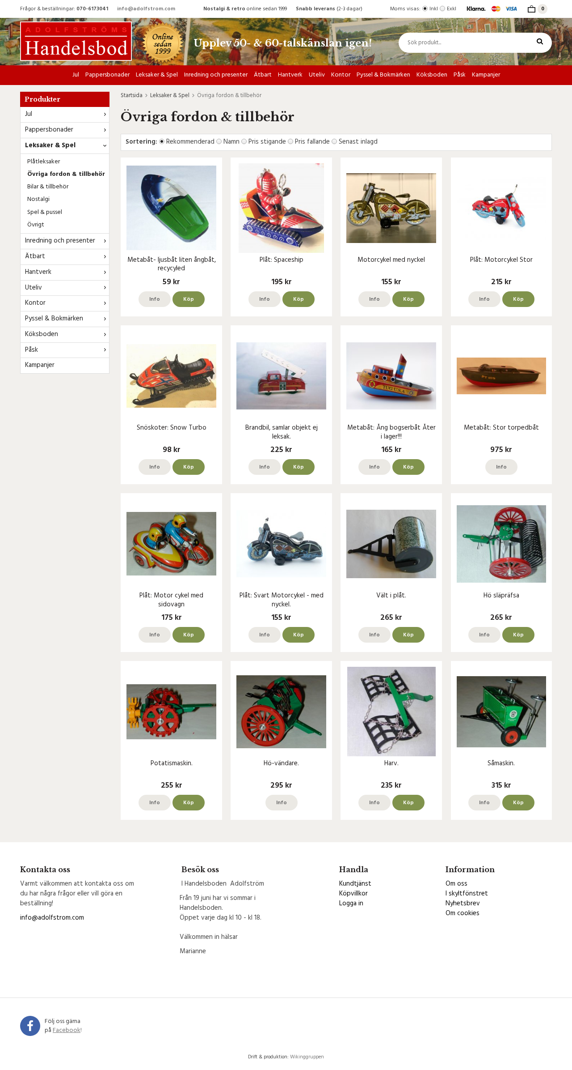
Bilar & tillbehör (47, 187)
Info (154, 299)
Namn (231, 141)
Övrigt (35, 225)
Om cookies (462, 913)
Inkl (433, 8)
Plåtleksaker (43, 162)
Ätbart (263, 75)
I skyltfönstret (467, 893)
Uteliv (317, 75)
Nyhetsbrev (463, 903)
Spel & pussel (44, 212)
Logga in (351, 903)
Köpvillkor (353, 893)
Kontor (340, 75)
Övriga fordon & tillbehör (66, 174)
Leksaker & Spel (157, 75)
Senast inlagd (358, 141)
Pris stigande (267, 141)
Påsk (460, 75)
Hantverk (290, 75)
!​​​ (67, 1030)
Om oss (456, 883)
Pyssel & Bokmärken (383, 75)
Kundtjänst (355, 883)
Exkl (451, 8)
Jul (75, 75)
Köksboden (431, 75)
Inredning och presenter (216, 75)
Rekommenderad (190, 141)
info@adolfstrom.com (146, 8)
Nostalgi (38, 199)
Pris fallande (312, 141)
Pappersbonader (107, 75)
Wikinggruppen (307, 1057)
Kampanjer (486, 75)
